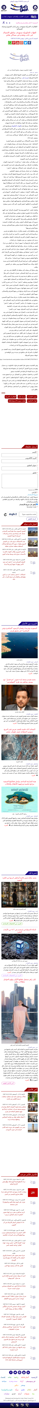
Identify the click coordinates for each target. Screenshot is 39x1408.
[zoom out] (9, 22)
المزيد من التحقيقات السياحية (12, 923)
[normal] (6, 22)
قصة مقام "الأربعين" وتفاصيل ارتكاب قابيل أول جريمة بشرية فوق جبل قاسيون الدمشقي (14, 1339)
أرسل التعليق (32, 519)
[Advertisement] (19, 424)
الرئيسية (35, 23)
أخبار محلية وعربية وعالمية (23, 23)
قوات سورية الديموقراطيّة (17, 401)
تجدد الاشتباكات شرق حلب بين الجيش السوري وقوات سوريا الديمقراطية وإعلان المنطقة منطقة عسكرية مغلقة (14, 544)
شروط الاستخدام (33, 494)
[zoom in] (4, 22)
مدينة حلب (21, 397)
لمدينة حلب (25, 78)
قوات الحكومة (32, 401)
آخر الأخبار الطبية (8, 1083)
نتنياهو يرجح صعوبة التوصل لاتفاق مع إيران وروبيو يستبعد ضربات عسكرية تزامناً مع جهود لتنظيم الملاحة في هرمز (13, 1109)
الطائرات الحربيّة (10, 397)
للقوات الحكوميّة (16, 126)
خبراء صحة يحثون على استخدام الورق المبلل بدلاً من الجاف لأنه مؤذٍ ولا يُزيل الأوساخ (14, 1258)
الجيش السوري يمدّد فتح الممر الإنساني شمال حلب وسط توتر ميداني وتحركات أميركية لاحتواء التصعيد (14, 533)
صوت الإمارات (32, 397)
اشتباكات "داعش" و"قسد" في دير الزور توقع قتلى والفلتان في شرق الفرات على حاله (14, 577)
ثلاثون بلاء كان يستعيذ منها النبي (14, 1265)
